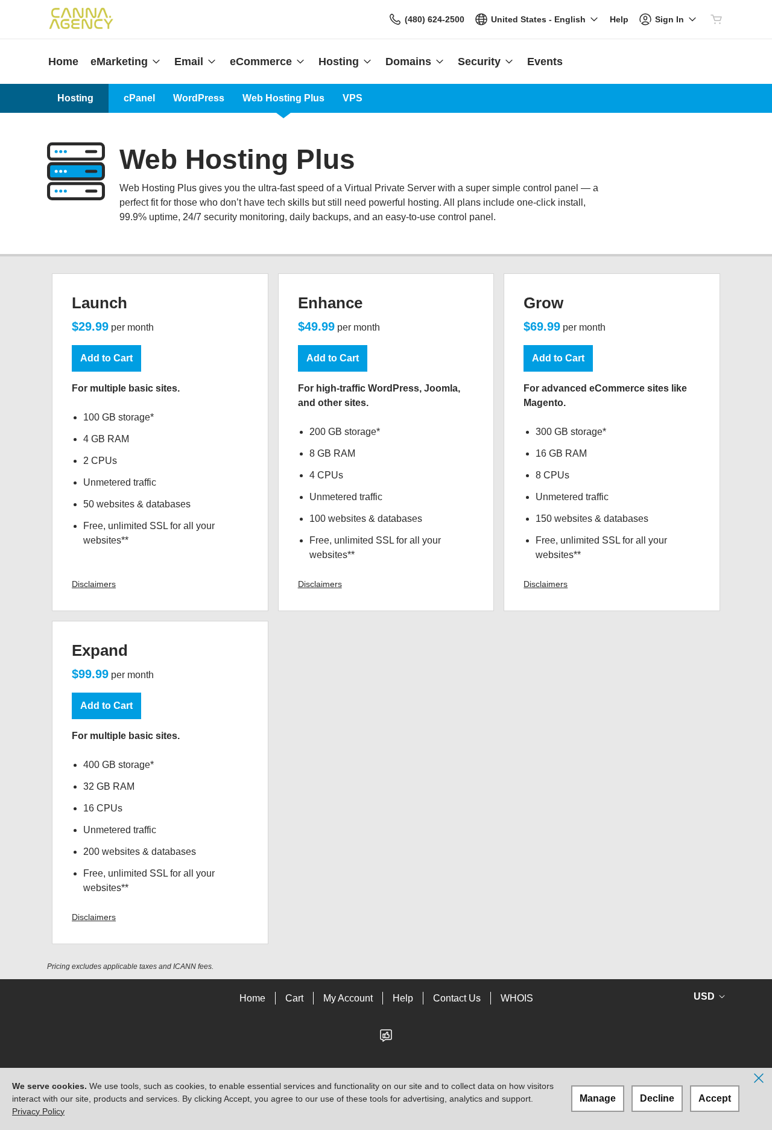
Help (403, 998)
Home (252, 998)
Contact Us (457, 998)
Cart (294, 998)
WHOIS (517, 998)
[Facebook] (386, 1039)
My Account (348, 998)
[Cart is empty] (716, 19)
